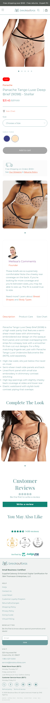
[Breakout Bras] (25, 10)
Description (9, 316)
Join (25, 642)
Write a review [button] (25, 504)
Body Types (25, 299)
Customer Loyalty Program (13, 599)
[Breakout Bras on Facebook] (11, 684)
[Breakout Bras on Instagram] (17, 684)
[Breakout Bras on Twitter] (4, 684)
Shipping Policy (9, 607)
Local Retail (7, 595)
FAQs (4, 587)
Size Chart (42, 316)
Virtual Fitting (8, 619)
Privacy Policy (8, 611)
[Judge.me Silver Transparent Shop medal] (25, 542)
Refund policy (7, 689)
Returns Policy (31, 172)
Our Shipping (15, 172)
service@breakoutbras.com (14, 662)
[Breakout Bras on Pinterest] (23, 684)
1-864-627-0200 (9, 659)
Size (4, 117)
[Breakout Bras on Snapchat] (36, 684)
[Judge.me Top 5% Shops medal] (38, 542)
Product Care (26, 316)
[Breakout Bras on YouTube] (29, 684)
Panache (7, 85)
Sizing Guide (7, 615)
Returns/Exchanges (10, 603)
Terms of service (19, 689)
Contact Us (6, 591)
